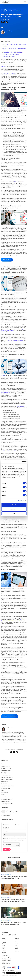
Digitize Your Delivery (8, 56)
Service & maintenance (6, 960)
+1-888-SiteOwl (5, 975)
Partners (16, 948)
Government (4, 781)
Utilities (3, 794)
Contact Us (17, 951)
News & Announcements (7, 777)
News (2, 764)
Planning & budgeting (6, 963)
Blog (15, 941)
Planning (3, 950)
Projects (3, 945)
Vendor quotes (4, 955)
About (16, 945)
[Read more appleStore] (17, 972)
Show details (21, 500)
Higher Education (5, 801)
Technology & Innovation (7, 803)
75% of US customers (19, 181)
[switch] (25, 487)
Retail (2, 790)
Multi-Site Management (7, 779)
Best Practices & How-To (7, 786)
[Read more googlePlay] (10, 972)
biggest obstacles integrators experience (16, 108)
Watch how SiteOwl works (9, 716)
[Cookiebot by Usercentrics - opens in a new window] (21, 461)
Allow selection (14, 509)
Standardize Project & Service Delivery (13, 52)
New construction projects (6, 957)
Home (2, 9)
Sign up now (7, 849)
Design (3, 943)
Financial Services (5, 788)
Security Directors (5, 766)
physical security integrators (9, 73)
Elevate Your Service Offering (11, 54)
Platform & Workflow (6, 770)
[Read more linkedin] (7, 22)
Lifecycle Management (6, 799)
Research (3, 375)
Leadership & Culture (6, 775)
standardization (21, 406)
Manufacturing (4, 792)
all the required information (9, 450)
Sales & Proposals (5, 772)
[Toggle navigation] (25, 2)
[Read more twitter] (4, 22)
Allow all (14, 504)
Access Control (5, 797)
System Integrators (10, 9)
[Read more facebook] (2, 22)
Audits (3, 948)
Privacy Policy (14, 975)
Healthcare (4, 783)
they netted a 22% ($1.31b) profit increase (13, 340)
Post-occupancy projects (6, 958)
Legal (10, 975)
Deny (14, 513)
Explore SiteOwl (7, 259)
